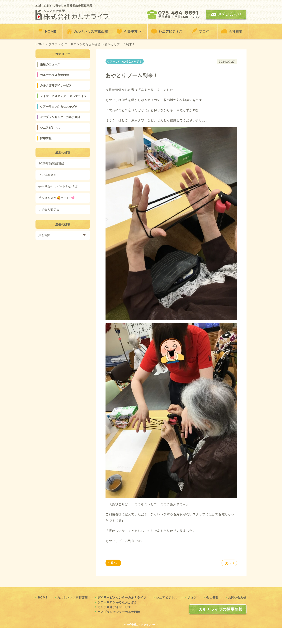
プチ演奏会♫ (47, 175)
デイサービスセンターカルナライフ (122, 597)
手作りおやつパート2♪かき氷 (58, 186)
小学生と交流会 (49, 209)
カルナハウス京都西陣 (91, 31)
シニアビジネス (171, 31)
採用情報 (46, 138)
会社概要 (235, 31)
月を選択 (44, 235)
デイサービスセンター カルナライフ (63, 96)
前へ (113, 563)
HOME (50, 31)
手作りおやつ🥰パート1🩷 (56, 198)
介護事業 (131, 31)
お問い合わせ (230, 14)
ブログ (204, 31)
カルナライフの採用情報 (221, 609)
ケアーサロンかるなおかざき (59, 106)
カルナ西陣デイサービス (56, 85)
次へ (228, 563)
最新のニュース (50, 64)
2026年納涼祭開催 (51, 163)
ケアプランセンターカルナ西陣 (60, 117)
